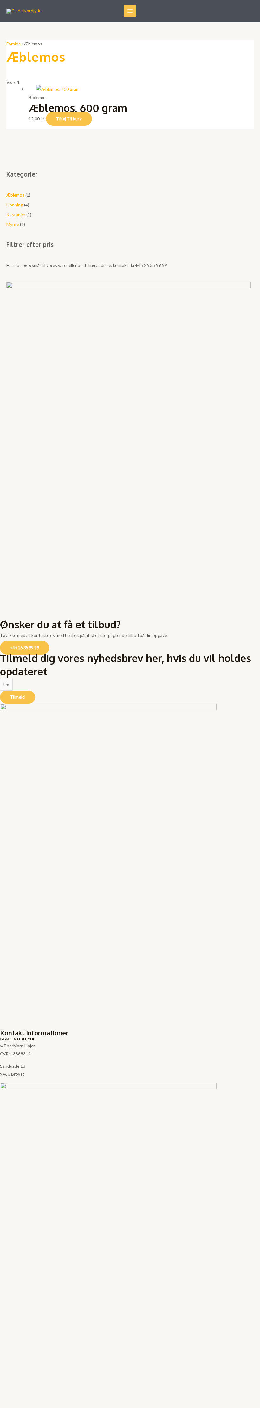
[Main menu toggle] (130, 11)
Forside (13, 43)
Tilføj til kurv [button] (69, 118)
